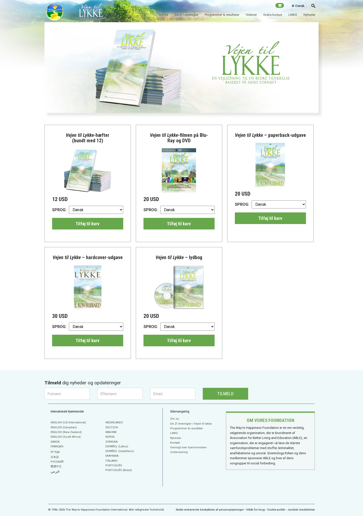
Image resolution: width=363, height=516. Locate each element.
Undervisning (179, 452)
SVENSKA (111, 441)
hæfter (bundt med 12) (87, 138)
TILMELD (225, 393)
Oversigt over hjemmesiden (188, 447)
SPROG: (59, 209)
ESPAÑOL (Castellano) (119, 451)
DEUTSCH (111, 427)
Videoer (251, 15)
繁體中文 (56, 466)
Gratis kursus (272, 15)
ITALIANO (111, 460)
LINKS (292, 15)
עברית (55, 452)
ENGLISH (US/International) (68, 422)
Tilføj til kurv (88, 223)
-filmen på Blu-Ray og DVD (179, 138)
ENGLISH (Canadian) (64, 427)
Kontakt (175, 442)
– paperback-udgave (270, 135)
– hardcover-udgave (88, 257)
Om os (163, 15)
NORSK (110, 436)
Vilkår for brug (255, 509)
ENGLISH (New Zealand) (66, 432)
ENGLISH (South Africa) (66, 436)
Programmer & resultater (222, 15)
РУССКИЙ (57, 461)
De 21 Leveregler (186, 15)
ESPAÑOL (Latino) (116, 446)
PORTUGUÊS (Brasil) (118, 470)
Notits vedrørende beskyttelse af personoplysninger (210, 509)
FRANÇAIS (57, 446)
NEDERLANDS (114, 422)
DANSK (55, 441)
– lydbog (179, 257)
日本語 (55, 457)
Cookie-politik (276, 509)
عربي (55, 471)
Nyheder (309, 15)
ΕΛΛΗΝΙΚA (112, 455)
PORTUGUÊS (113, 465)
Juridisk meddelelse (301, 509)
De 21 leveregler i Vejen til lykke (191, 423)
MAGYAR (111, 432)
